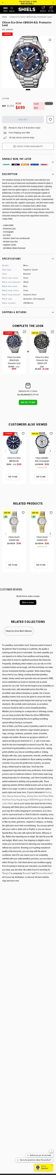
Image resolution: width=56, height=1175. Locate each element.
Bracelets (27, 873)
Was (23, 394)
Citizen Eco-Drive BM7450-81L (14, 459)
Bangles (6, 873)
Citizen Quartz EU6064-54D (14, 538)
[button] (28, 402)
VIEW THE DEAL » (23, 3)
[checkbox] (24, 331)
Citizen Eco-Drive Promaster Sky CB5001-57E (42, 360)
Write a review (28, 602)
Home (4, 17)
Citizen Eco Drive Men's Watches (19, 631)
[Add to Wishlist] (23, 433)
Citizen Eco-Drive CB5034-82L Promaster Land (14, 360)
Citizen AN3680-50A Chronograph (42, 459)
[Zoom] (50, 40)
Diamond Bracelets (44, 873)
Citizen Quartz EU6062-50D (42, 538)
